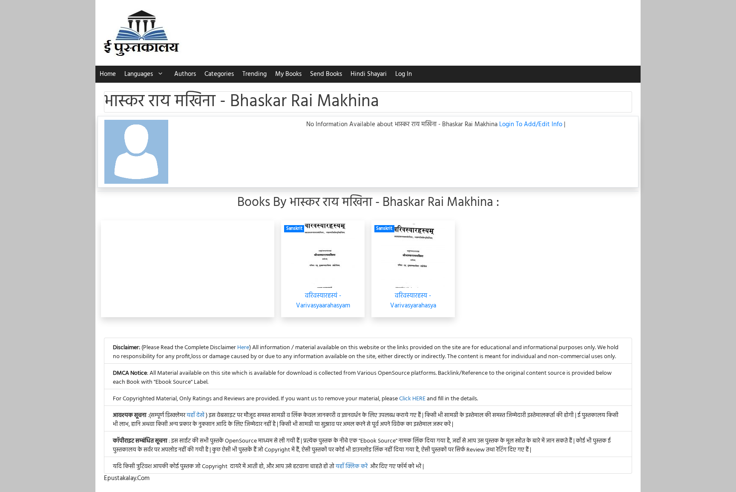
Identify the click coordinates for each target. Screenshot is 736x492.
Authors (185, 74)
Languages (138, 74)
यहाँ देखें (196, 415)
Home (108, 74)
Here (243, 348)
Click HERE (412, 399)
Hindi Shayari (369, 74)
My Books (288, 74)
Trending (254, 74)
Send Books (326, 74)
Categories (219, 74)
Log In (403, 74)
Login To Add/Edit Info (531, 124)
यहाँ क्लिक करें (352, 467)
